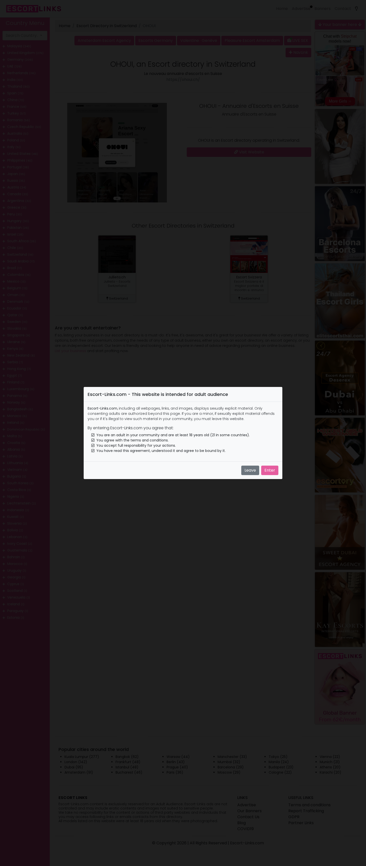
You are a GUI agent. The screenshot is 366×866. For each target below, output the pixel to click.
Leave (250, 470)
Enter (269, 470)
